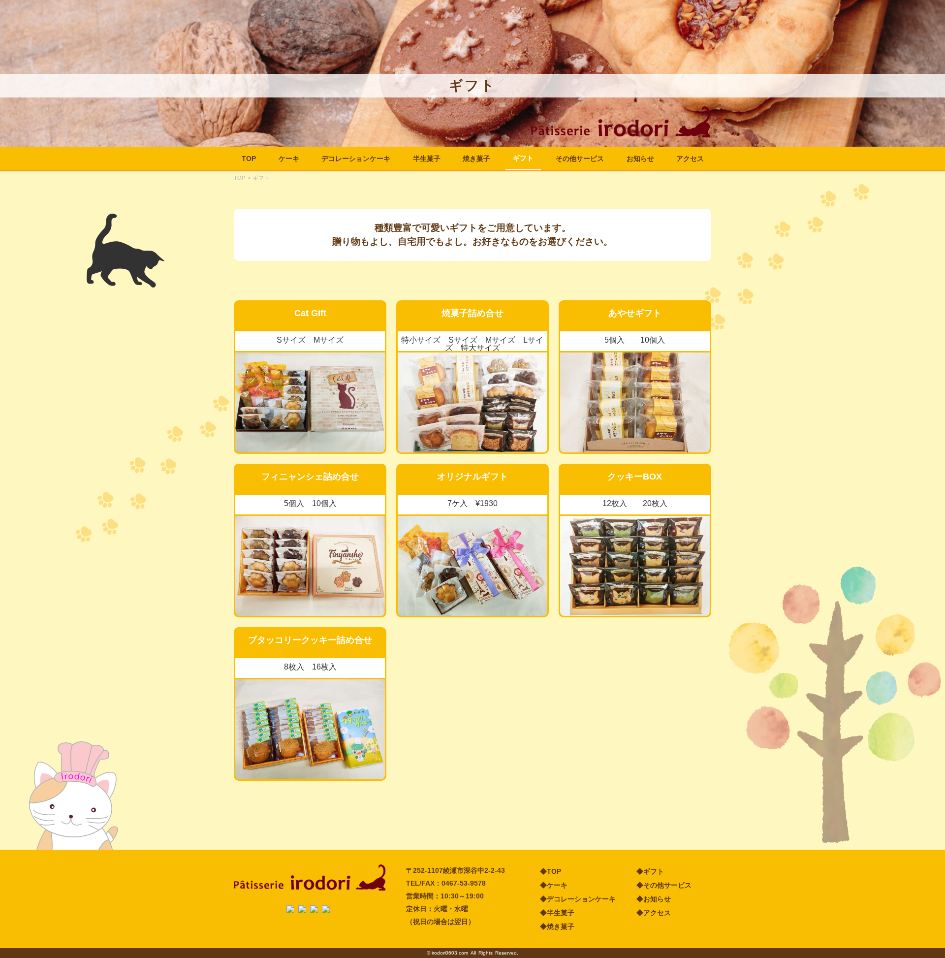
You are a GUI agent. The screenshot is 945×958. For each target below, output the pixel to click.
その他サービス (580, 158)
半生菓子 (427, 158)
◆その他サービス (664, 885)
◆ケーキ (553, 885)
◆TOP (550, 871)
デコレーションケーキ (355, 158)
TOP (249, 158)
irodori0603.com (450, 953)
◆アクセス (653, 913)
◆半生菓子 (557, 913)
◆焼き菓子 (557, 926)
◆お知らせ (653, 899)
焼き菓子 (476, 158)
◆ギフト (650, 871)
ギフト (523, 158)
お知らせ (640, 158)
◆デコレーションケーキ (578, 899)
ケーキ (289, 158)
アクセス (690, 158)
